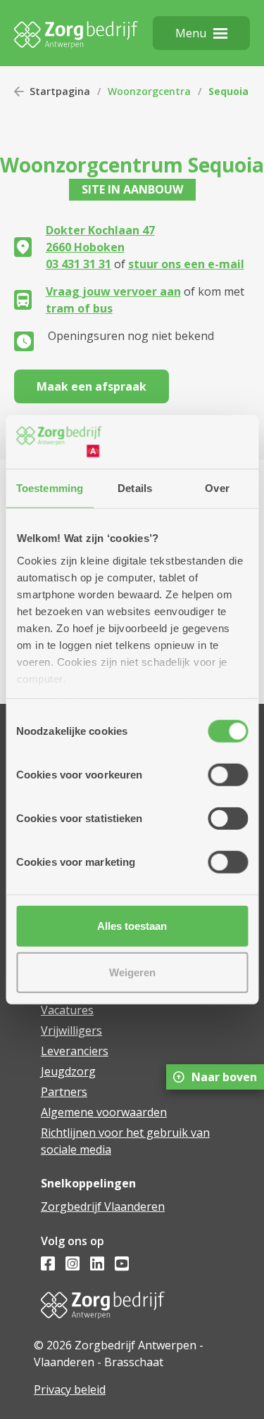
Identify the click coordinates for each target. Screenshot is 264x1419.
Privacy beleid (70, 1389)
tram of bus (79, 308)
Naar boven (224, 1077)
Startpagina (60, 91)
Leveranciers (74, 1051)
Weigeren (132, 972)
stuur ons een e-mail (186, 264)
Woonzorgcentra (149, 91)
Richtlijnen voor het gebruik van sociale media (125, 1141)
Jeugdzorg (68, 1071)
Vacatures (67, 1010)
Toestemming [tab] (49, 488)
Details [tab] (135, 488)
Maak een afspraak (91, 386)
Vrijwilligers (71, 1030)
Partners (64, 1091)
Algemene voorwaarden (104, 1112)
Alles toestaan (132, 926)
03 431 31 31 (78, 264)
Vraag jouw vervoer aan (113, 291)
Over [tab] (217, 488)
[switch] (228, 775)
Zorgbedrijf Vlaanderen (103, 1206)
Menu (190, 33)
